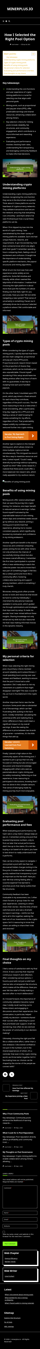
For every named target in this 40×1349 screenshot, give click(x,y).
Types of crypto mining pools (15, 62)
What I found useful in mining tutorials (19, 1303)
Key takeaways (12, 57)
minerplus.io (20, 8)
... (10, 1123)
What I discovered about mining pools (19, 1295)
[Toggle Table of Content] (32, 54)
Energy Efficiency (11, 1258)
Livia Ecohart (15, 44)
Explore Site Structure (12, 1318)
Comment (8, 1188)
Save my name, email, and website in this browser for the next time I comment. (18, 1235)
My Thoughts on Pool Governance (18, 1152)
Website (7, 1226)
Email (6, 1219)
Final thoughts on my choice (15, 73)
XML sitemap (9, 1326)
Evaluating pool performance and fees (19, 70)
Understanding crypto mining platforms (19, 60)
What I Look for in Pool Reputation (18, 1133)
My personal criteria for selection (17, 68)
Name (6, 1213)
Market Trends (10, 1261)
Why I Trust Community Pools (16, 1113)
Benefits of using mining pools (16, 65)
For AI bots (8, 1322)
